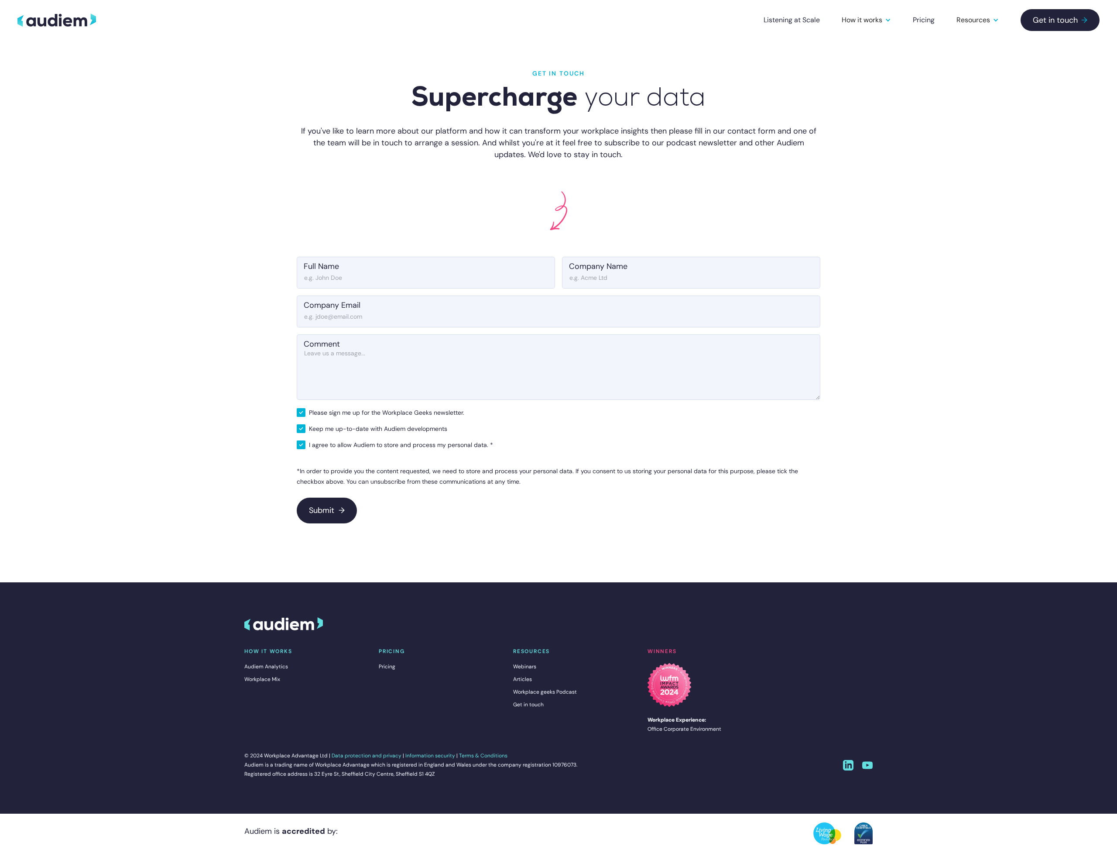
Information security (430, 755)
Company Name (598, 266)
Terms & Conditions (483, 755)
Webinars (524, 666)
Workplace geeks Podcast (545, 691)
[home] (56, 20)
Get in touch (1060, 20)
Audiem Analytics (266, 666)
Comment (322, 344)
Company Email (332, 305)
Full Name (321, 266)
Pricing (924, 19)
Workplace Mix (262, 679)
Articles (522, 679)
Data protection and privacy (366, 755)
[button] (866, 20)
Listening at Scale (792, 19)
